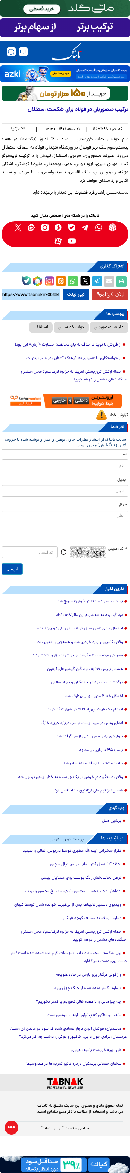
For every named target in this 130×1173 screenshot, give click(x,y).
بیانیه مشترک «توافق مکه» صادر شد (93, 764)
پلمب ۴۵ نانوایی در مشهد (101, 750)
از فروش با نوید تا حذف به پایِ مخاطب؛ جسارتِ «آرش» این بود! (68, 345)
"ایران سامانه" (52, 1129)
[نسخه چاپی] (121, 281)
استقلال (41, 327)
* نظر (123, 505)
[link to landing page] (67, 51)
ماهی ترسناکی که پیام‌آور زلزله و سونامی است (84, 1015)
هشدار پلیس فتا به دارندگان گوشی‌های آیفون (85, 669)
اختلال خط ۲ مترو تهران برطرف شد (94, 696)
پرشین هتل (111, 821)
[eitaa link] (31, 227)
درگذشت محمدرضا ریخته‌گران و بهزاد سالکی (87, 683)
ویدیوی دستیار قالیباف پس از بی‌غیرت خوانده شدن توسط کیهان (67, 905)
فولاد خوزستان (71, 327)
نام (125, 454)
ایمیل (122, 480)
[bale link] (72, 227)
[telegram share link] (97, 281)
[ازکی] (65, 73)
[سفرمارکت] (65, 401)
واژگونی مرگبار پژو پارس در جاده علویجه (88, 975)
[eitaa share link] (60, 281)
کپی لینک (76, 294)
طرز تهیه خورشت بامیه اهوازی (96, 1050)
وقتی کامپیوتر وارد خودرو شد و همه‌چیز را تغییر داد (80, 642)
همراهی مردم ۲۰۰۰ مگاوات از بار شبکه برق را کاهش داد (77, 656)
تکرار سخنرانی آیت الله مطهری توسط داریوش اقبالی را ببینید (72, 851)
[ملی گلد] (65, 8)
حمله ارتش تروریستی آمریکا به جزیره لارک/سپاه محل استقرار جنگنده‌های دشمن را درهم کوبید (74, 376)
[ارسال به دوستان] (109, 281)
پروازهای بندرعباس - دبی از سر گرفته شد (89, 737)
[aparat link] (58, 240)
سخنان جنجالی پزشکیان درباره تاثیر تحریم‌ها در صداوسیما (73, 1064)
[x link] (18, 227)
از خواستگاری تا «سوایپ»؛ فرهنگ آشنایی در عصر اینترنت (73, 358)
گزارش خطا (119, 415)
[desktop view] (23, 51)
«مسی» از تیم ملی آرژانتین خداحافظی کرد (88, 791)
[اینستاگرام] (48, 280)
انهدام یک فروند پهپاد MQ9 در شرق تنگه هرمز (85, 710)
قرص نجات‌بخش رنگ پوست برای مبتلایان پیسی (81, 878)
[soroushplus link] (58, 227)
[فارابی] (65, 93)
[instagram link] (45, 227)
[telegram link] (85, 227)
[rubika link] (112, 227)
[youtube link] (72, 240)
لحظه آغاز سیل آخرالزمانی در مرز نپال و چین (85, 864)
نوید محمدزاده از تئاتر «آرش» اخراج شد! (89, 602)
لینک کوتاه (113, 294)
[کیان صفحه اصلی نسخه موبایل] (65, 1164)
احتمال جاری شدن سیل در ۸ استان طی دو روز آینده (80, 629)
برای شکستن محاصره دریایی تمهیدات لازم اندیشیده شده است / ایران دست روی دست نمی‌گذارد (67, 957)
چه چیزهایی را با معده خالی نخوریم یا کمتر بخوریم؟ (78, 1002)
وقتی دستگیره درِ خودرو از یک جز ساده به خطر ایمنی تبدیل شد (70, 777)
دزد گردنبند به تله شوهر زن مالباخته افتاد (89, 615)
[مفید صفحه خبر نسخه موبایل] (65, 27)
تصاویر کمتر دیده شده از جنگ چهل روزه (87, 988)
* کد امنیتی (117, 549)
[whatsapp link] (99, 227)
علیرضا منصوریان (109, 327)
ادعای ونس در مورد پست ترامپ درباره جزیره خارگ (82, 723)
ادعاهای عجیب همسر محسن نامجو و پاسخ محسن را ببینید (72, 891)
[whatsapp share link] (73, 281)
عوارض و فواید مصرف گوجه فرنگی (92, 918)
